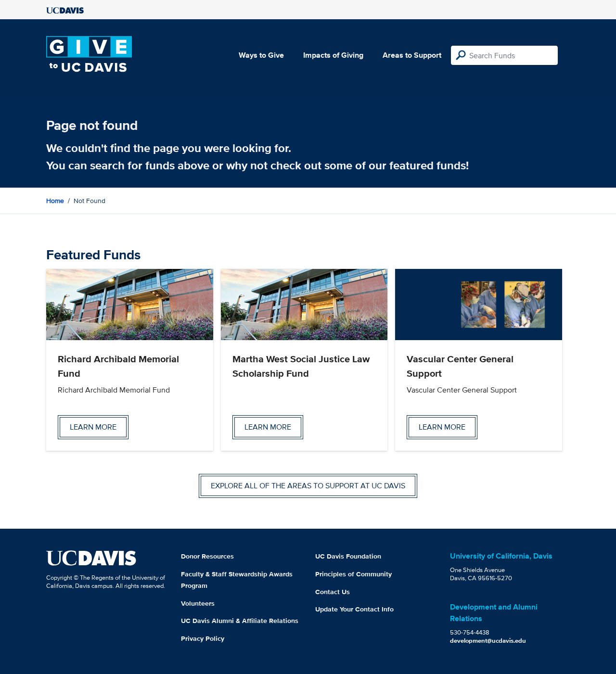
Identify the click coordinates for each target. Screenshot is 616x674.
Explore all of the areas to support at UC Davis (308, 485)
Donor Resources (207, 556)
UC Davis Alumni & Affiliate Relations (239, 620)
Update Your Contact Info (354, 609)
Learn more (93, 426)
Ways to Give (261, 55)
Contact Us (332, 592)
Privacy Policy (202, 638)
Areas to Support (412, 55)
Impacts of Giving (333, 55)
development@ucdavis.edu (488, 640)
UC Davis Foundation (348, 556)
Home (55, 200)
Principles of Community (353, 574)
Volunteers (198, 603)
